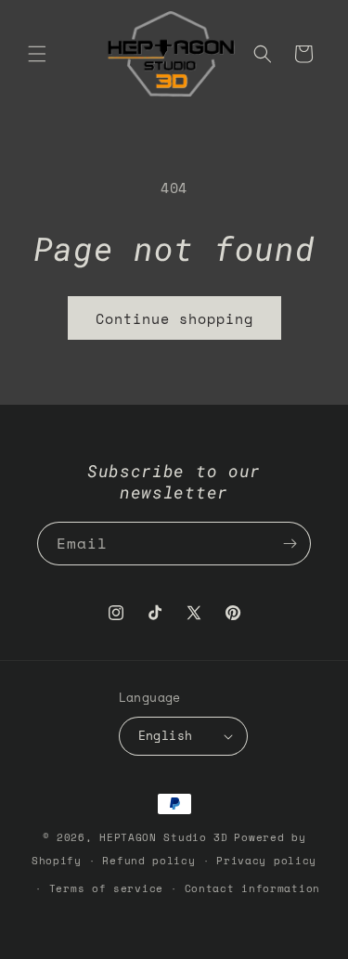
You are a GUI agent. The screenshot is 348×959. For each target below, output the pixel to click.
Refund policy (148, 860)
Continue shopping (174, 318)
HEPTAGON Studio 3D (163, 837)
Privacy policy (266, 860)
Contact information (252, 888)
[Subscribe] (289, 543)
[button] (37, 53)
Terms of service (106, 888)
